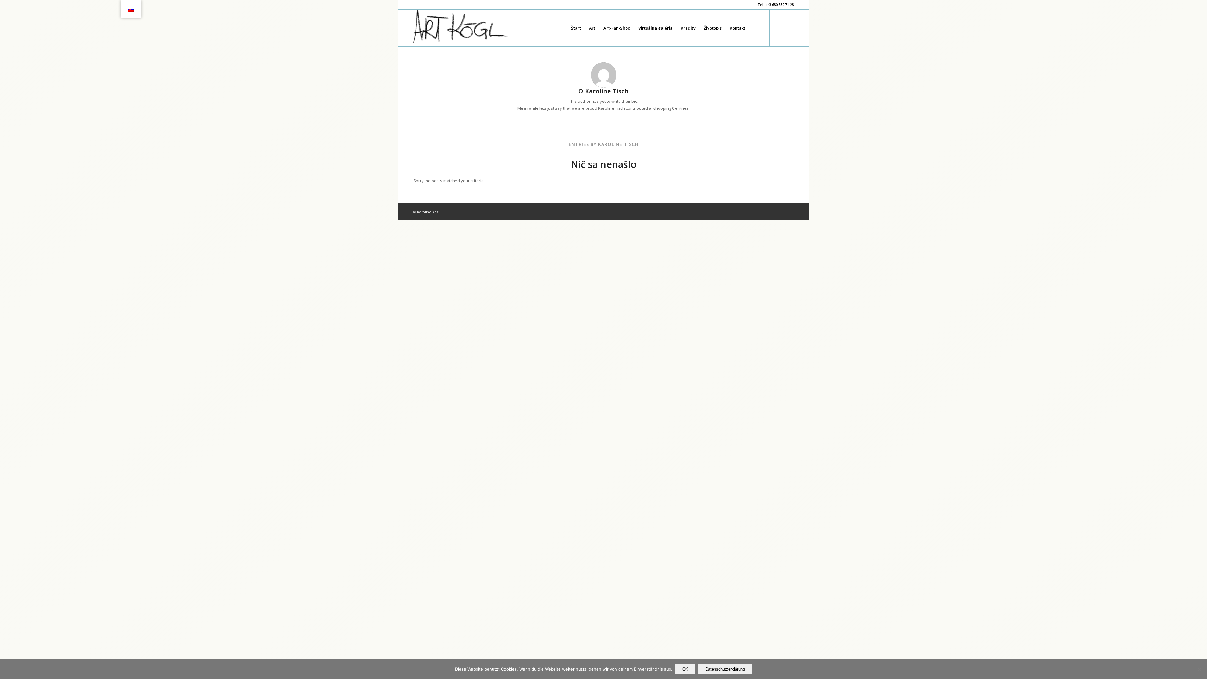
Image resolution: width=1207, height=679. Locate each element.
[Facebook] (779, 27)
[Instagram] (789, 27)
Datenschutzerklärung (725, 669)
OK (685, 669)
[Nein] (1199, 669)
